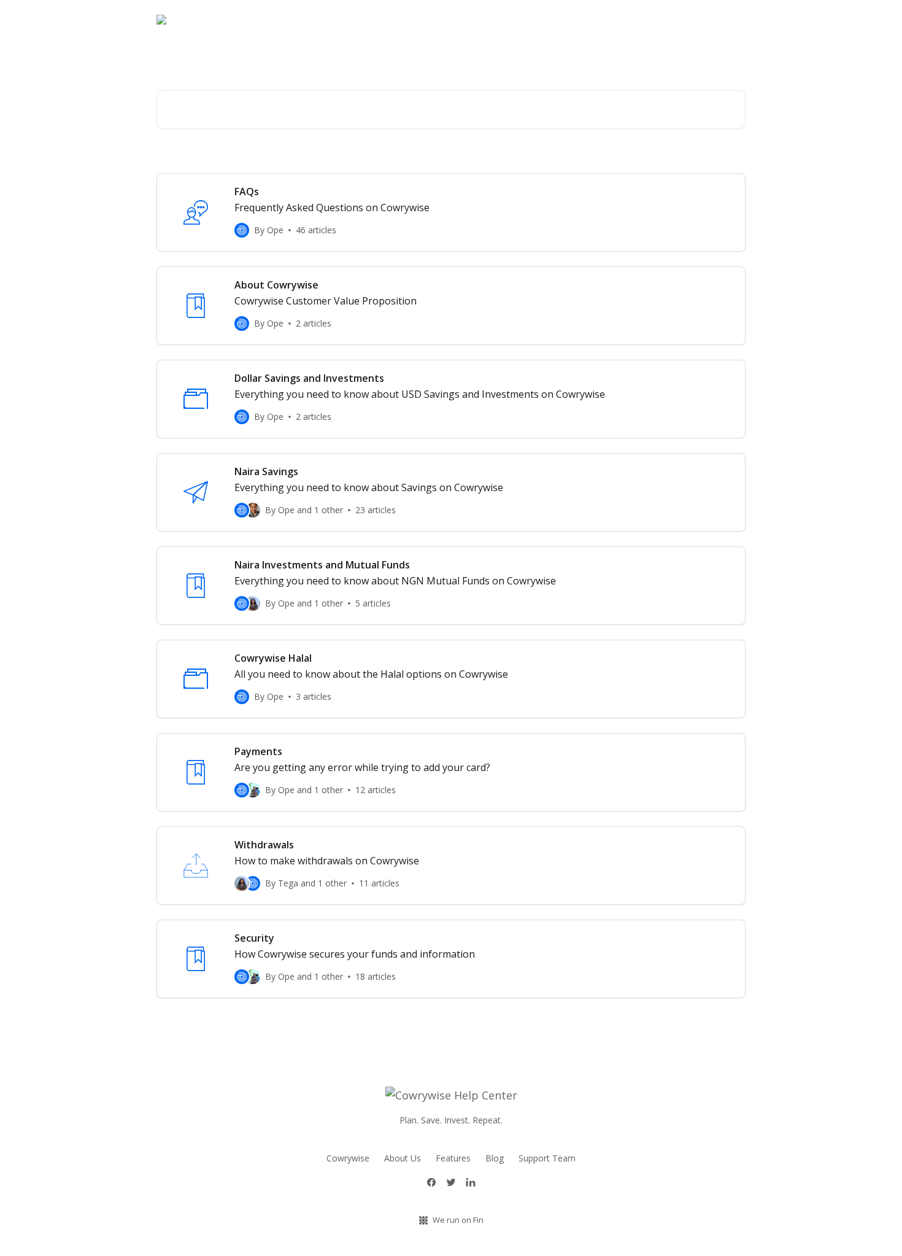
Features (453, 1158)
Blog (728, 19)
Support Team (547, 1158)
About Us (402, 1158)
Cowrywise (347, 1158)
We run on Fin (458, 1219)
